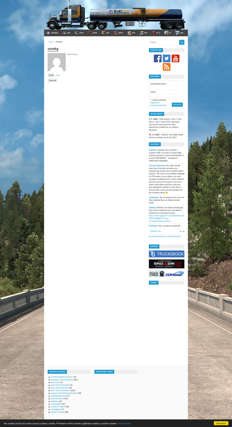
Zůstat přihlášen (159, 100)
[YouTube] (175, 58)
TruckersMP (56, 404)
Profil (51, 75)
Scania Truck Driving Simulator (64, 393)
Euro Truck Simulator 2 (60, 390)
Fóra (58, 75)
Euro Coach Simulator (60, 385)
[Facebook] (157, 58)
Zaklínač (152, 150)
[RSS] (166, 67)
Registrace (154, 103)
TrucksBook (56, 409)
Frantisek (153, 226)
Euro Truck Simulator (60, 388)
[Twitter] (166, 58)
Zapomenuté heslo (158, 105)
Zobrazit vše (155, 231)
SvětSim (54, 401)
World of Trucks (57, 412)
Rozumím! (221, 423)
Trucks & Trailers (58, 407)
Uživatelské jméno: (158, 84)
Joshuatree (154, 197)
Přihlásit (177, 105)
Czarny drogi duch (157, 165)
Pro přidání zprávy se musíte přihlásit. (165, 236)
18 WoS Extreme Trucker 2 (62, 377)
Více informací (124, 423)
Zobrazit (52, 80)
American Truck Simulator (62, 380)
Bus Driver (55, 382)
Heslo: (153, 92)
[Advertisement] (166, 323)
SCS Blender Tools (59, 396)
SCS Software (57, 398)
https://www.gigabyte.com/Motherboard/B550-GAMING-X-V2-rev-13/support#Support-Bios (166, 218)
